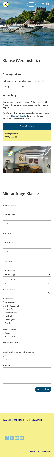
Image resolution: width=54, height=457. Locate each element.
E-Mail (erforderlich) (8, 261)
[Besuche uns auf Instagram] (12, 438)
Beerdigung (10, 319)
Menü (45, 4)
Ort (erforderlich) (8, 243)
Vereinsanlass (11, 313)
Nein (7, 359)
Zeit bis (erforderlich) (9, 289)
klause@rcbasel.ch (19, 116)
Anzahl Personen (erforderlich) (11, 343)
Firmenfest (9, 309)
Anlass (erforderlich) (8, 299)
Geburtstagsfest (12, 306)
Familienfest (10, 302)
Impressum (34, 451)
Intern (31, 4)
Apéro (7, 333)
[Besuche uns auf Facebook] (7, 438)
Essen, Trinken (11, 336)
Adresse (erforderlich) (9, 224)
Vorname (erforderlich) (9, 205)
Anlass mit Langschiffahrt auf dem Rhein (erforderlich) (18, 352)
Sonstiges (9, 323)
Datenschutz (46, 451)
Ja (6, 356)
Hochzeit (9, 316)
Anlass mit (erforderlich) (9, 329)
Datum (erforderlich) (9, 271)
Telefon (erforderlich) (9, 252)
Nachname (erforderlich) (10, 215)
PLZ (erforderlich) (8, 233)
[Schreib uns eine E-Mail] (22, 438)
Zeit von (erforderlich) (9, 280)
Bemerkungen (7, 366)
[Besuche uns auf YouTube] (17, 438)
